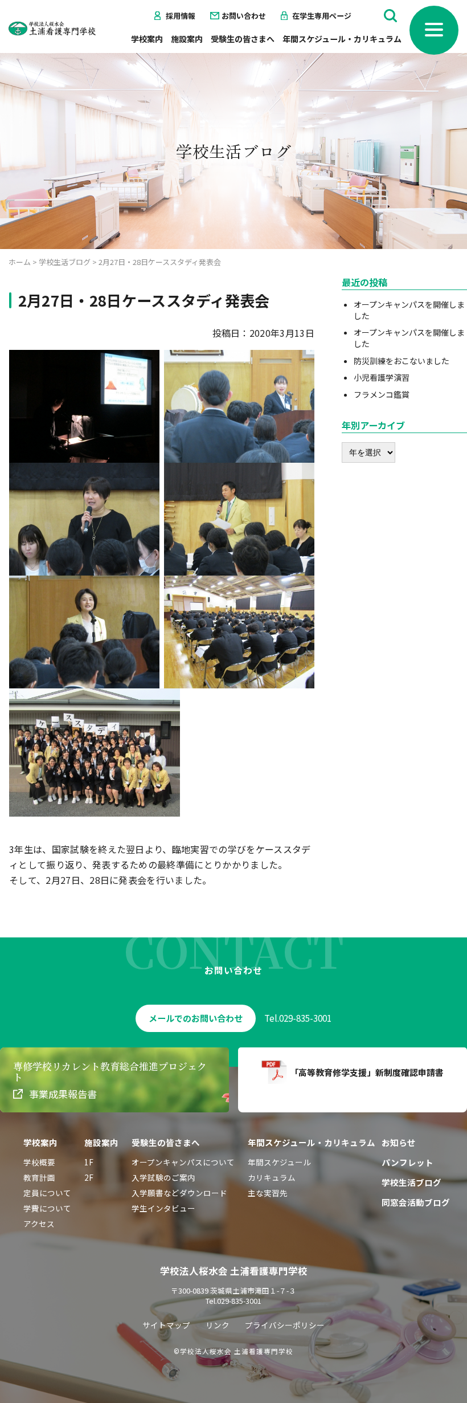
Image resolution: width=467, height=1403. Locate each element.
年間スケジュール (279, 1162)
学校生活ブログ (411, 1182)
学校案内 (147, 38)
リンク (218, 1325)
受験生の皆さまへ (243, 38)
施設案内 (187, 38)
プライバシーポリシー (285, 1325)
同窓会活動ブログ (416, 1202)
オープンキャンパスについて (183, 1162)
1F (88, 1162)
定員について (47, 1192)
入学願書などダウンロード (179, 1192)
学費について (47, 1208)
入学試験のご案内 (163, 1177)
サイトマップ (166, 1325)
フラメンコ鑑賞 (381, 394)
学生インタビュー (163, 1208)
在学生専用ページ (321, 15)
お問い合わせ (244, 15)
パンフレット (407, 1162)
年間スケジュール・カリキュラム (342, 38)
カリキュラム (272, 1177)
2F (88, 1177)
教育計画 (39, 1177)
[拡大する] (144, 364)
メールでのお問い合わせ (196, 1018)
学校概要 (39, 1162)
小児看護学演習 (381, 377)
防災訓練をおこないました (401, 360)
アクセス (39, 1223)
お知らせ (399, 1142)
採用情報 (180, 15)
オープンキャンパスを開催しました (409, 310)
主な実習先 (268, 1192)
